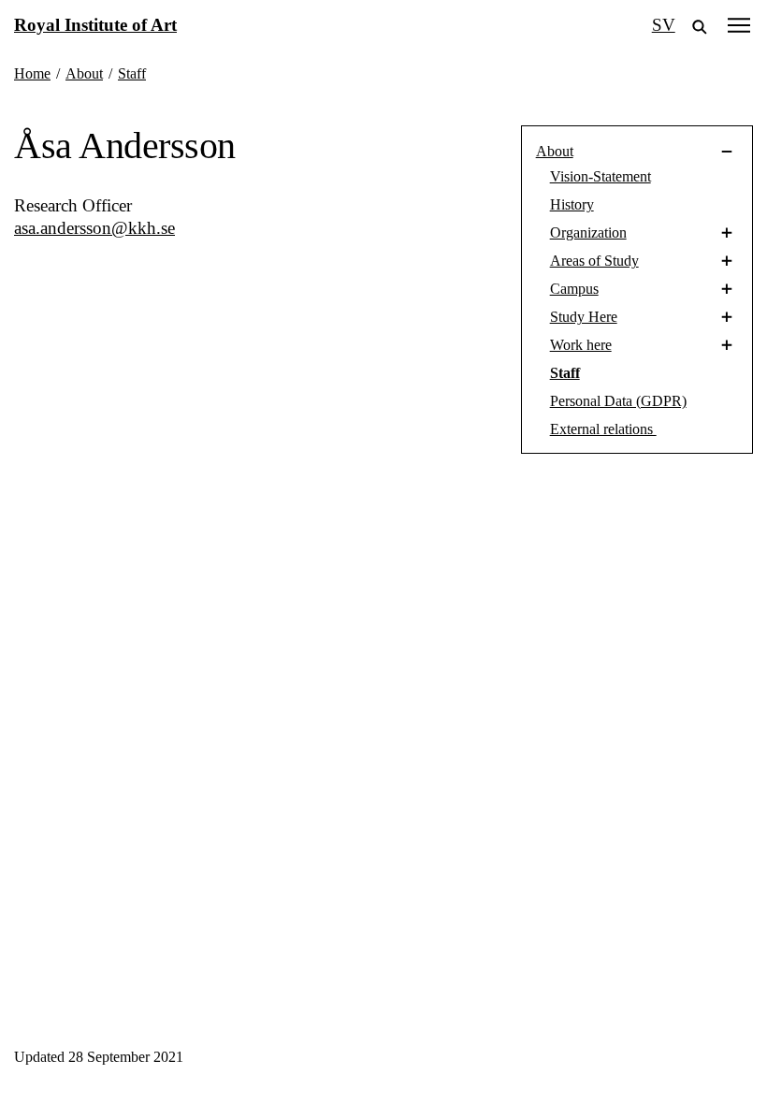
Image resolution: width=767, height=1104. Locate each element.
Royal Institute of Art (95, 25)
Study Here (583, 317)
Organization (588, 232)
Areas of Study (594, 261)
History (572, 204)
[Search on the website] (699, 25)
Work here (581, 345)
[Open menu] (739, 24)
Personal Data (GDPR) (618, 401)
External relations (603, 429)
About (554, 151)
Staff (565, 373)
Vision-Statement (600, 176)
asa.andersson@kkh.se (94, 228)
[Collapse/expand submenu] (662, 151)
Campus (574, 289)
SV (663, 25)
